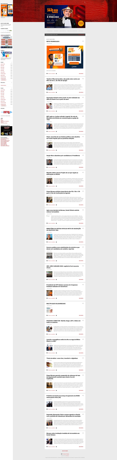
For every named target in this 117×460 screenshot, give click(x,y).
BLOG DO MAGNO (3, 143)
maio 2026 (2, 68)
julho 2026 (2, 65)
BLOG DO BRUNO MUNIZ (5, 141)
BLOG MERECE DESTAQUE (5, 145)
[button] (82, 41)
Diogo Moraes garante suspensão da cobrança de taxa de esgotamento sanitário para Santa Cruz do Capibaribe (63, 377)
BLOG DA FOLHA (3, 139)
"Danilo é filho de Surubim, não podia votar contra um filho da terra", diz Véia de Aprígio (63, 79)
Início (1, 119)
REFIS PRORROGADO (52, 41)
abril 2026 (2, 70)
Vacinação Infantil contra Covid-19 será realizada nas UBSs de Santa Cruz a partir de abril (63, 98)
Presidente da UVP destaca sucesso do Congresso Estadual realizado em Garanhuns (62, 285)
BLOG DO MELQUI (3, 144)
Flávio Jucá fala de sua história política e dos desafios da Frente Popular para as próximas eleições (63, 137)
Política (2, 120)
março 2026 (3, 72)
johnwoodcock (67, 455)
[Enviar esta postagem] (56, 92)
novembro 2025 (3, 78)
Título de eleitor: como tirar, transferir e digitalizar (62, 358)
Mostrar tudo (81, 34)
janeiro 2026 (3, 75)
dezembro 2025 (3, 76)
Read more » (81, 73)
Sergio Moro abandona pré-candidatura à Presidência (63, 155)
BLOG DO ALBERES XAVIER (5, 140)
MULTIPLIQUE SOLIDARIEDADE (55, 303)
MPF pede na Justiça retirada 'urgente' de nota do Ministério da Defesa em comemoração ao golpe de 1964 (62, 118)
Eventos (2, 122)
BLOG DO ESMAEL (4, 142)
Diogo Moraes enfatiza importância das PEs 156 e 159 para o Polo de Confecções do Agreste (63, 192)
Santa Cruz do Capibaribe (5, 121)
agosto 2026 (3, 64)
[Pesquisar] (84, 2)
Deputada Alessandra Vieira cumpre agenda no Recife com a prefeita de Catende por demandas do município (63, 415)
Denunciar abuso (3, 85)
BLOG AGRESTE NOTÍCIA (5, 138)
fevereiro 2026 (3, 73)
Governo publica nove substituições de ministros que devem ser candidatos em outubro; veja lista (63, 248)
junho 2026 (2, 67)
